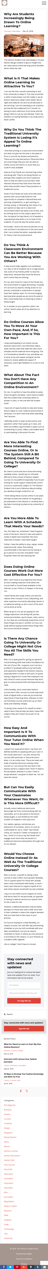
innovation (8, 1178)
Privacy (24, 1264)
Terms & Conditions (24, 1259)
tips (6, 1233)
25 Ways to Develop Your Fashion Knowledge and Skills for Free (24, 1075)
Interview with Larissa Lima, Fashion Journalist (20, 1060)
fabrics (7, 1146)
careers (6, 1065)
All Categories (10, 1105)
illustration (8, 1174)
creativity (8, 1123)
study (6, 1224)
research (8, 1211)
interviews (16, 31)
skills (6, 1215)
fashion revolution (12, 1155)
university (8, 1238)
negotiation (9, 1201)
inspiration (8, 1183)
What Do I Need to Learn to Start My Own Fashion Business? (22, 1045)
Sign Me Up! (24, 1028)
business (7, 1050)
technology (9, 1229)
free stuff (8, 1169)
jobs (18, 1080)
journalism (22, 1065)
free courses (9, 1165)
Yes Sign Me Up (24, 1001)
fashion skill (9, 1160)
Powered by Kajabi (24, 1254)
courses (7, 31)
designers (8, 1132)
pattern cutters (10, 1206)
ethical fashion (10, 1137)
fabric (6, 1142)
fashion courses (11, 1151)
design (20, 1050)
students (7, 1220)
